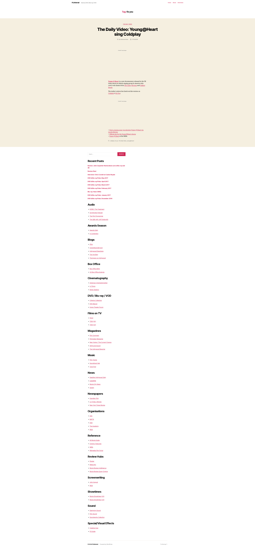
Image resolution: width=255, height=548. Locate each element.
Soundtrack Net (95, 363)
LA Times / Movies (95, 402)
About (174, 2)
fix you (116, 140)
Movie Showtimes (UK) (97, 496)
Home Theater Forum (96, 307)
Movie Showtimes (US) (97, 500)
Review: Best (92, 171)
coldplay (112, 140)
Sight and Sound (95, 346)
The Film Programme (96, 216)
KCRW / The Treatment (97, 209)
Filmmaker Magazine (96, 339)
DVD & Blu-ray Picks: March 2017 (98, 185)
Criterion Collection (96, 300)
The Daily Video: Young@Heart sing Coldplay (127, 32)
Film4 (91, 318)
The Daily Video (127, 24)
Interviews (180, 2)
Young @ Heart (113, 81)
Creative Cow (94, 528)
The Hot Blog (94, 254)
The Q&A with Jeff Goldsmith (99, 219)
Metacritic (93, 464)
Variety (92, 387)
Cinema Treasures (95, 444)
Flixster (92, 461)
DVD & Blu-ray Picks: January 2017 (99, 195)
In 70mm (92, 286)
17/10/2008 (135, 39)
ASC (91, 416)
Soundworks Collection (97, 517)
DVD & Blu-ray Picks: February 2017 (99, 188)
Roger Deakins (94, 290)
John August (94, 482)
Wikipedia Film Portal (96, 450)
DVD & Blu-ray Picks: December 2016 (100, 198)
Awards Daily (94, 230)
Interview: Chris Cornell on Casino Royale (101, 175)
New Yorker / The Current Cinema (100, 342)
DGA (91, 423)
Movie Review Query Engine (99, 471)
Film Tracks (93, 360)
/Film (91, 244)
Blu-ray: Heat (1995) (94, 192)
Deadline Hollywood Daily (98, 377)
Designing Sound (95, 510)
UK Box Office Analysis (97, 272)
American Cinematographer (99, 283)
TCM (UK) (93, 321)
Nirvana (134, 85)
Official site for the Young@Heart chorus (122, 134)
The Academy (94, 426)
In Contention (94, 233)
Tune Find (93, 367)
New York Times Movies (97, 405)
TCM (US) (93, 325)
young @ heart (130, 140)
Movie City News (95, 384)
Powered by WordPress (106, 544)
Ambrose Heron (124, 39)
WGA (91, 429)
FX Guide (92, 531)
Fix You (117, 93)
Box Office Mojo (95, 269)
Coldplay (111, 93)
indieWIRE (93, 381)
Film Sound (93, 514)
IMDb (91, 447)
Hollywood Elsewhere (96, 251)
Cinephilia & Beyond (96, 248)
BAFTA (92, 419)
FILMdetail (75, 2)
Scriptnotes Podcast (96, 213)
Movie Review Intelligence (98, 468)
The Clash (127, 85)
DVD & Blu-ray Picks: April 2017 (98, 181)
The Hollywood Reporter (97, 349)
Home (169, 2)
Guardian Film (94, 398)
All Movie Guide (95, 440)
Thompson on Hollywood (98, 258)
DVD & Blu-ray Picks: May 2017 (98, 178)
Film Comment (94, 335)
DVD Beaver (93, 304)
